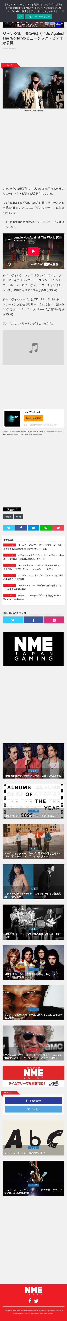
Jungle (7, 516)
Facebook (34, 1100)
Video (18, 516)
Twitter (35, 1109)
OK (20, 16)
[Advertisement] (33, 57)
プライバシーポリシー (38, 16)
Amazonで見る (33, 418)
